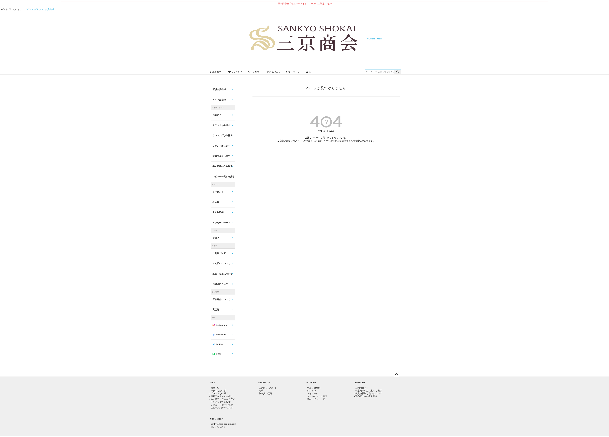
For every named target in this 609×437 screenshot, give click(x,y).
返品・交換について (222, 273)
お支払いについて (221, 263)
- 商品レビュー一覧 (315, 399)
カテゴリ (254, 72)
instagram (221, 325)
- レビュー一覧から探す (221, 405)
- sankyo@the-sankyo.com (222, 424)
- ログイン (311, 390)
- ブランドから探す (218, 393)
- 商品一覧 (214, 387)
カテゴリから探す (221, 125)
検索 (397, 72)
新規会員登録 (219, 89)
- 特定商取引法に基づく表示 (368, 390)
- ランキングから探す (220, 402)
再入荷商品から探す (222, 166)
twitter (219, 344)
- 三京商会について (267, 387)
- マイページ (312, 393)
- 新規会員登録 (313, 387)
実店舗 (216, 309)
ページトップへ (396, 374)
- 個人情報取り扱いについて (368, 393)
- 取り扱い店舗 (265, 393)
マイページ (293, 72)
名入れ (216, 202)
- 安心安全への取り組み (365, 396)
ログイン (27, 9)
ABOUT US (264, 382)
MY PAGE (311, 382)
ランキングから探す (222, 135)
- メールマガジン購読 (316, 396)
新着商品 (216, 72)
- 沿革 (260, 390)
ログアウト (37, 9)
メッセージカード (221, 222)
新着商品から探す (221, 156)
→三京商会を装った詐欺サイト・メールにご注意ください (304, 3)
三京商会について (221, 299)
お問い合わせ (216, 419)
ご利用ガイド (219, 253)
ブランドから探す (221, 145)
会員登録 (49, 9)
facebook (221, 334)
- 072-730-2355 (217, 426)
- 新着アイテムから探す (221, 396)
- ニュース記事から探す (221, 407)
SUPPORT (360, 382)
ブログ (216, 238)
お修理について (220, 284)
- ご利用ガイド (361, 387)
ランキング (236, 72)
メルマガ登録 (219, 99)
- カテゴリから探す (218, 390)
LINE (218, 353)
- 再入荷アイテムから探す (222, 399)
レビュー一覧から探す (224, 176)
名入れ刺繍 (218, 212)
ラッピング (218, 192)
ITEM (212, 382)
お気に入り (274, 72)
